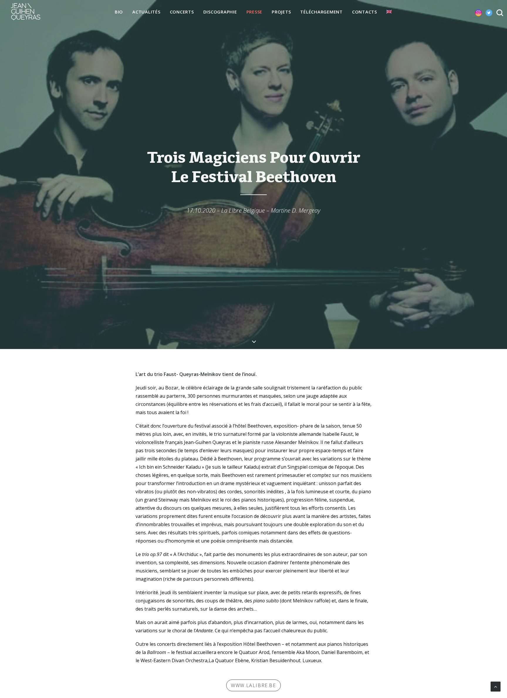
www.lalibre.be (253, 685)
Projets (281, 12)
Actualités (146, 12)
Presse (254, 12)
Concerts (182, 12)
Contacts (364, 12)
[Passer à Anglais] (389, 11)
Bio (119, 12)
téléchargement (321, 12)
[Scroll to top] (496, 686)
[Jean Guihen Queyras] (25, 12)
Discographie (220, 12)
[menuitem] (119, 12)
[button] (474, 11)
